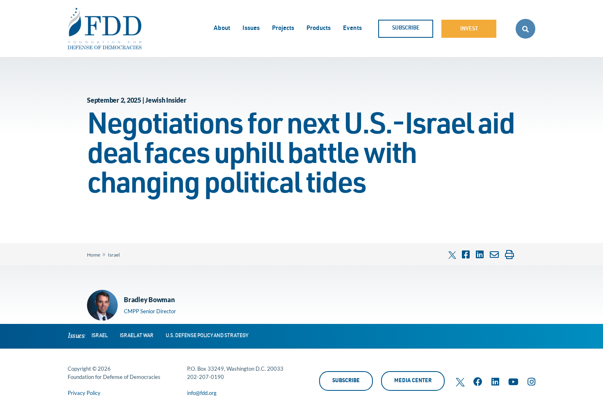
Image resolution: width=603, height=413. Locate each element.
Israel (114, 255)
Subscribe (406, 28)
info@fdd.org (202, 393)
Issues (251, 28)
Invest (469, 29)
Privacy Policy (84, 393)
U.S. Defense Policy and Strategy (207, 335)
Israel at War (136, 335)
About (222, 28)
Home (93, 255)
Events (352, 28)
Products (318, 28)
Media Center (413, 381)
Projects (283, 28)
